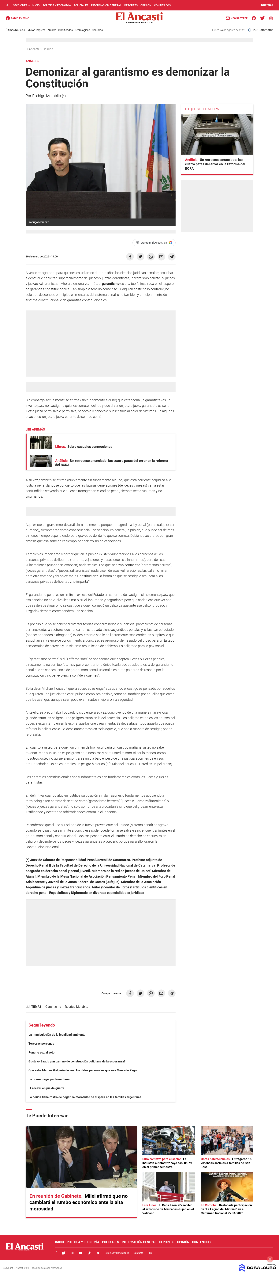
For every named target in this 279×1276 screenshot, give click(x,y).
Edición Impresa (36, 30)
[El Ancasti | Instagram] (271, 18)
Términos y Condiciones (116, 1253)
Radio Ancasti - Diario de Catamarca (17, 18)
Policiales (81, 5)
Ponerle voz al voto (41, 1052)
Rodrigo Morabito (76, 1006)
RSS (150, 1253)
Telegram (98, 1253)
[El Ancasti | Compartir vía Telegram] (172, 256)
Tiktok (89, 1253)
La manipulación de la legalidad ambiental (57, 1034)
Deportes (131, 5)
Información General (106, 5)
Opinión (145, 5)
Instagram (72, 1253)
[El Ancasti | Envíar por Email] (161, 256)
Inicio (36, 5)
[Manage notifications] (270, 1259)
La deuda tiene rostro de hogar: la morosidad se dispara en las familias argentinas (84, 1097)
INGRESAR (266, 5)
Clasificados (65, 30)
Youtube (81, 1253)
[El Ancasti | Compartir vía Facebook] (130, 256)
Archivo (51, 30)
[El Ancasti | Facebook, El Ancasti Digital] (253, 18)
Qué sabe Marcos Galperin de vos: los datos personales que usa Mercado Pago (82, 1070)
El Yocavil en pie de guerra (46, 1088)
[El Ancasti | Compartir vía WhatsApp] (151, 256)
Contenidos (162, 5)
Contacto (97, 30)
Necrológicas (82, 30)
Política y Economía (57, 5)
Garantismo (53, 1006)
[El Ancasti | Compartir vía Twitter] (140, 256)
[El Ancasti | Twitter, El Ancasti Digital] (262, 18)
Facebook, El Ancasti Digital (56, 1253)
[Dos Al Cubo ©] (257, 1270)
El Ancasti (33, 49)
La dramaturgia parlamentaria (49, 1079)
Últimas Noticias (15, 30)
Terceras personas (41, 1043)
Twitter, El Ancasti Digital (63, 1253)
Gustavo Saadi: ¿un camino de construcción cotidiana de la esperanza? (76, 1061)
